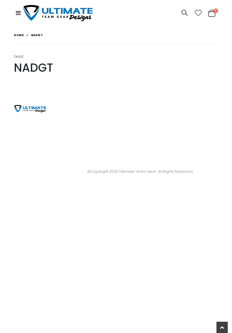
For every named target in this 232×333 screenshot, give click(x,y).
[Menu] (18, 13)
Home (19, 35)
